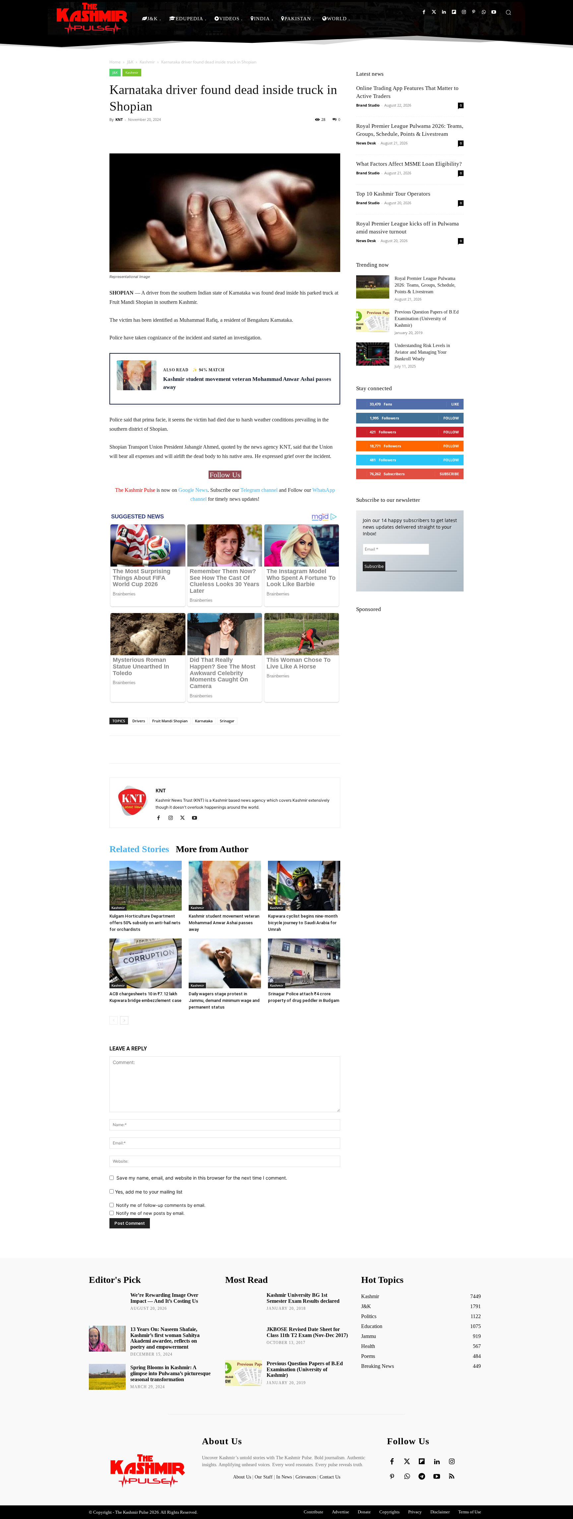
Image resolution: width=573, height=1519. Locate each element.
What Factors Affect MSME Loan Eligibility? (409, 164)
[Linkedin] (444, 12)
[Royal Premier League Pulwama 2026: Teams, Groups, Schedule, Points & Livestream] (372, 287)
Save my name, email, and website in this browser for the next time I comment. (201, 1178)
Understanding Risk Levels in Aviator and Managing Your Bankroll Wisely (422, 352)
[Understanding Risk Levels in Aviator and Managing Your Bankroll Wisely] (372, 354)
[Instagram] (464, 12)
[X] (184, 818)
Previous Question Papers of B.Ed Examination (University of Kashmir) (427, 319)
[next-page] (124, 1020)
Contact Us (330, 1476)
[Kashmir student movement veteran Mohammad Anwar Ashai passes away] (225, 886)
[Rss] (451, 1477)
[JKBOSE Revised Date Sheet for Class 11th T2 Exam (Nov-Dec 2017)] (243, 1339)
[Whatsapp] (483, 12)
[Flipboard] (454, 12)
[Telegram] (422, 1477)
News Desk (366, 142)
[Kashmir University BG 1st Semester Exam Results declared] (243, 1304)
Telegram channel (259, 490)
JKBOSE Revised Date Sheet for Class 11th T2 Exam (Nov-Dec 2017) (307, 1332)
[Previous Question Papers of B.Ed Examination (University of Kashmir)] (372, 320)
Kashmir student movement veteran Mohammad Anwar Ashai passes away (224, 923)
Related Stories (139, 849)
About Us (242, 1476)
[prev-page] (113, 1020)
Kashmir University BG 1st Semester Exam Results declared (303, 1298)
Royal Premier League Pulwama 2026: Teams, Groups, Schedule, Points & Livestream (425, 285)
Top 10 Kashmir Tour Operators (393, 194)
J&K (130, 62)
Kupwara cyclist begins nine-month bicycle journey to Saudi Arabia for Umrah (303, 923)
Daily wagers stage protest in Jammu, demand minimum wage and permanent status (224, 1000)
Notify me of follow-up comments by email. (161, 1205)
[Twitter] (434, 12)
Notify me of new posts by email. (150, 1213)
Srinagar (227, 720)
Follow (451, 417)
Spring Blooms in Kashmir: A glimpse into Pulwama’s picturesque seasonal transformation (170, 1373)
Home (115, 62)
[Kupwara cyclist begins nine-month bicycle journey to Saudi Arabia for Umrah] (304, 886)
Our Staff (264, 1476)
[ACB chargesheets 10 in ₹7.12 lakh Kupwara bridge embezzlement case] (145, 963)
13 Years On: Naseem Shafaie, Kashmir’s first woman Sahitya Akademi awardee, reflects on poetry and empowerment (165, 1338)
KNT (119, 119)
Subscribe (449, 473)
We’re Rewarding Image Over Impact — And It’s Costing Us (164, 1298)
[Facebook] (424, 12)
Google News (193, 490)
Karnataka (204, 720)
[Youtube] (493, 12)
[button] (508, 12)
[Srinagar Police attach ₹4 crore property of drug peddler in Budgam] (304, 963)
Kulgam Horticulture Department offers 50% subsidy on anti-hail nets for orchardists (144, 923)
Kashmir (147, 62)
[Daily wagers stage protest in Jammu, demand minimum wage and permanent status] (225, 963)
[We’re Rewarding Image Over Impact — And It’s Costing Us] (107, 1304)
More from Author (212, 849)
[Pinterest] (473, 12)
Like (455, 404)
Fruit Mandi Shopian (170, 720)
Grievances (305, 1476)
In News (284, 1476)
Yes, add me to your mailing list (148, 1192)
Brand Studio (368, 105)
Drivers (138, 720)
